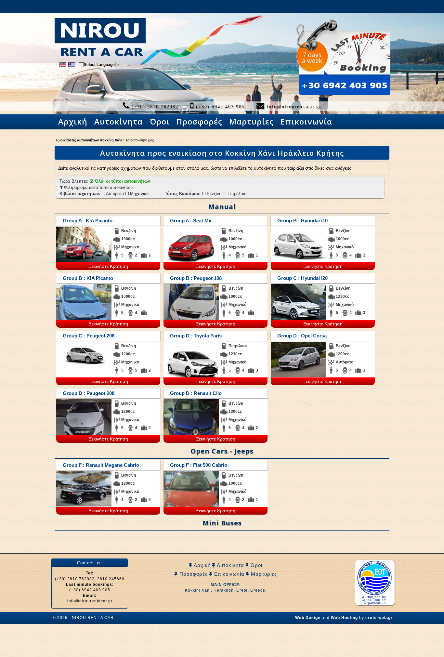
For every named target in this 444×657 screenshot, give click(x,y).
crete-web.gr (379, 617)
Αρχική (201, 565)
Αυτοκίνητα (229, 565)
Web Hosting (344, 617)
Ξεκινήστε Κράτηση (108, 266)
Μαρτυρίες (263, 574)
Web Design (307, 617)
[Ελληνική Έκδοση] (71, 64)
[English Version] (62, 64)
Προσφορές (193, 574)
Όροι (255, 565)
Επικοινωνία (228, 574)
